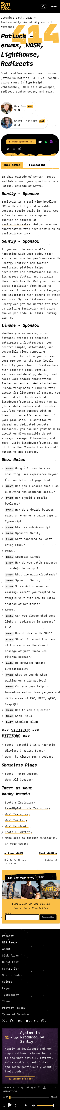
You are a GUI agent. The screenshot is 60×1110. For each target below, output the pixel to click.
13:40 (9, 527)
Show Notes (12, 165)
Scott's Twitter (17, 832)
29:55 (9, 580)
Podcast (8, 936)
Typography (10, 994)
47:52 (9, 675)
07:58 (9, 498)
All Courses (22, 779)
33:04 (9, 616)
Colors (7, 981)
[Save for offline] (8, 149)
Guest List (10, 962)
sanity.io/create (15, 224)
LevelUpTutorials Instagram (26, 808)
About (6, 949)
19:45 (9, 539)
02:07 (9, 468)
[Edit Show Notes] (20, 149)
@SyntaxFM (47, 838)
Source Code (11, 975)
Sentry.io (29, 308)
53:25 (9, 710)
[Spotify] (46, 141)
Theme (6, 1001)
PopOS (9, 550)
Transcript (37, 165)
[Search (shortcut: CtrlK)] (43, 6)
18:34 (9, 533)
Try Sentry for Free (20, 1078)
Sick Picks (10, 955)
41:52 (9, 639)
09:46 (9, 510)
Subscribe (48, 917)
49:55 (9, 686)
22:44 (9, 557)
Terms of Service (15, 1014)
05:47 (9, 486)
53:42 (9, 716)
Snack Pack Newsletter (30, 908)
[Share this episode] (55, 141)
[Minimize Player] (49, 1087)
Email (8, 913)
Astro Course (27, 773)
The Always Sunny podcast (33, 756)
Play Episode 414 (23, 141)
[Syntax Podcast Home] (5, 9)
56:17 (9, 722)
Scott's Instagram (19, 802)
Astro (9, 609)
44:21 (9, 663)
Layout (7, 988)
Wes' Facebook (16, 826)
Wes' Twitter (15, 820)
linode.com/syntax (16, 401)
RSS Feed (9, 942)
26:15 (9, 574)
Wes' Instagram (16, 814)
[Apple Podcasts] (51, 141)
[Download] (14, 149)
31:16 (9, 586)
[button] (4, 1106)
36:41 (9, 633)
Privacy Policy (14, 1007)
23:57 (9, 563)
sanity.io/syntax (15, 233)
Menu (54, 6)
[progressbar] (5, 1097)
